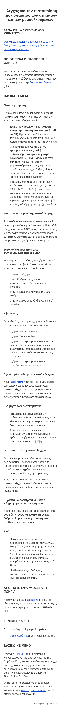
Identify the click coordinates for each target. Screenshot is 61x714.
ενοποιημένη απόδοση (33, 690)
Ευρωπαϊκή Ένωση (40, 82)
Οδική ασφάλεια (19, 635)
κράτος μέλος (17, 382)
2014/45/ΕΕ (18, 654)
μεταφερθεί (32, 599)
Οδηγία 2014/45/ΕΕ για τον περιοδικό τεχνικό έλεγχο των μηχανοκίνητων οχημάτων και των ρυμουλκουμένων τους (29, 45)
